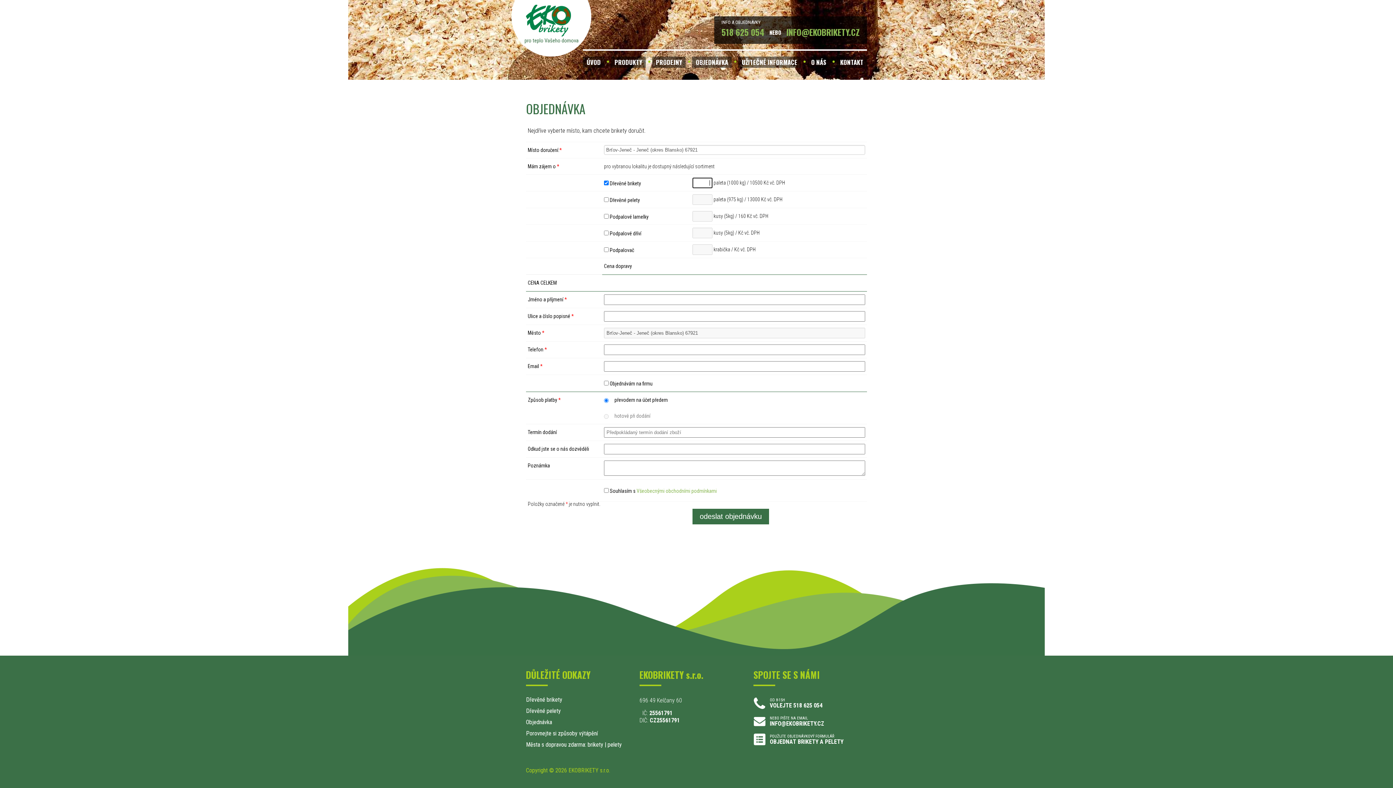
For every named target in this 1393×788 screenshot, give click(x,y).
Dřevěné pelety (624, 200)
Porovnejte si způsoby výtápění (562, 733)
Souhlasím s (663, 491)
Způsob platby (544, 400)
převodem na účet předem (641, 400)
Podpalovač (621, 250)
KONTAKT (851, 62)
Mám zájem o (543, 166)
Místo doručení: (545, 150)
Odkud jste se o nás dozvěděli (558, 449)
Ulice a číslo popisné (551, 316)
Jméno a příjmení (547, 299)
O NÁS (818, 62)
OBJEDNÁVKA (712, 62)
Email (535, 366)
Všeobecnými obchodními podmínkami (677, 491)
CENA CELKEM (542, 283)
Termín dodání (542, 432)
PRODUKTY (628, 62)
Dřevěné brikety (625, 183)
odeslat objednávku (731, 516)
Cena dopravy (618, 266)
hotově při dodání (632, 416)
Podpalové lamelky (629, 217)
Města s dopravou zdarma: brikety (564, 744)
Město (536, 333)
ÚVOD (594, 62)
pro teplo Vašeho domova (552, 40)
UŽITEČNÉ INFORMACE (769, 62)
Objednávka (539, 722)
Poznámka (539, 466)
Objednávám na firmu (631, 384)
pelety (615, 744)
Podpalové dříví (625, 233)
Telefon (537, 349)
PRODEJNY (669, 62)
